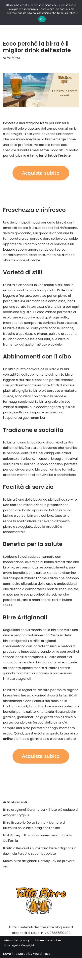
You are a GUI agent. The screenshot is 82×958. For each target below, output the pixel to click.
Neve (7, 953)
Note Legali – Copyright (19, 945)
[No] (77, 13)
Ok (42, 19)
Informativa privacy (16, 940)
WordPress (41, 953)
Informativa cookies (48, 940)
